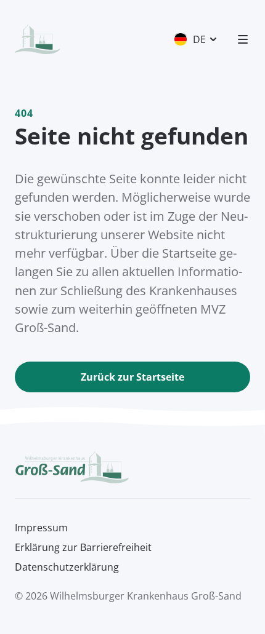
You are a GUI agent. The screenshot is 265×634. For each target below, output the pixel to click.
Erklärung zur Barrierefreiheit (83, 547)
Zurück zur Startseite (132, 377)
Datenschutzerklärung (67, 567)
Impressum (41, 527)
